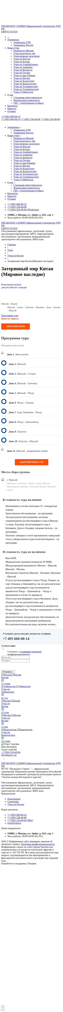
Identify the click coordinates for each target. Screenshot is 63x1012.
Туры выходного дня (24, 53)
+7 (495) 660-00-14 (10, 116)
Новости (11, 108)
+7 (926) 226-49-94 (50, 119)
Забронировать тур (31, 462)
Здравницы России (23, 45)
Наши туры (13, 48)
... (8, 37)
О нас (10, 94)
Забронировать (15, 326)
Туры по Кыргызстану (25, 83)
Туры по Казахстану (24, 81)
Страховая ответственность (27, 97)
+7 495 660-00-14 (16, 639)
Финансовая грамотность (26, 100)
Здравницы (13, 39)
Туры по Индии (21, 78)
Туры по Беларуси (22, 70)
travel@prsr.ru (14, 823)
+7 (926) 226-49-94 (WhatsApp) (23, 209)
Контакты (12, 105)
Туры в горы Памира (24, 75)
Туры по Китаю (21, 61)
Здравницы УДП (22, 42)
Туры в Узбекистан (23, 92)
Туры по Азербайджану (25, 64)
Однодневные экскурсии (26, 56)
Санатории (13, 801)
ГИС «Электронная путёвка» (28, 103)
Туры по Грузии (21, 72)
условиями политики (30, 651)
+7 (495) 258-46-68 (30, 119)
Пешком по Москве (23, 50)
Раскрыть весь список (12, 345)
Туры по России (21, 59)
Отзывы (11, 111)
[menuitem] (31, 1004)
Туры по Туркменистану (26, 89)
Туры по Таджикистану (25, 86)
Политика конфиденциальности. (38, 844)
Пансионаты (13, 799)
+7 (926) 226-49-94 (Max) (20, 820)
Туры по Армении (23, 67)
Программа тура (9, 315)
